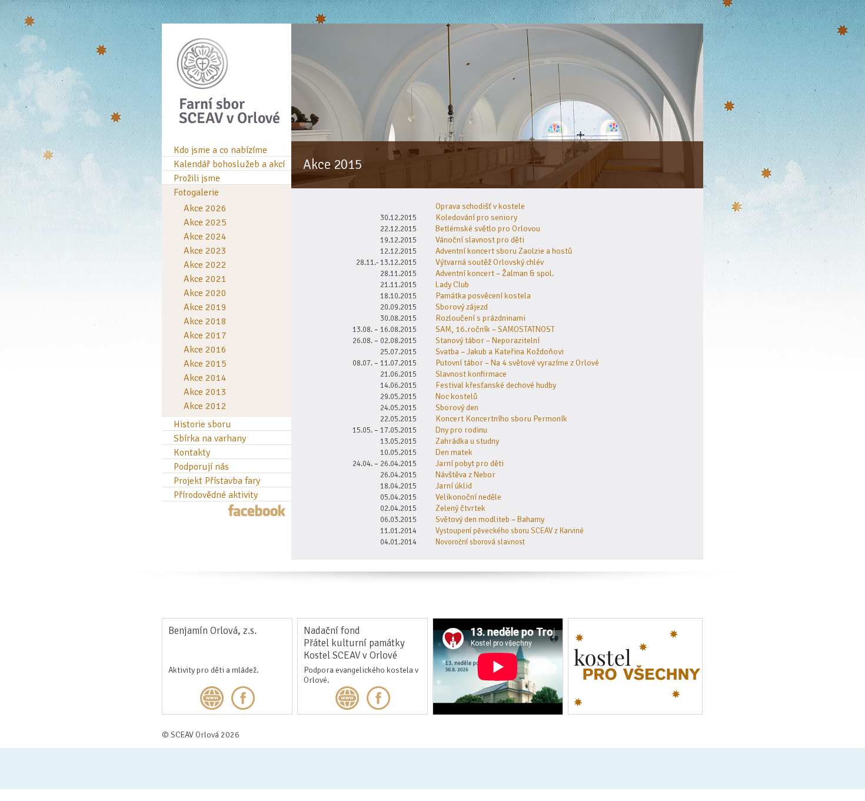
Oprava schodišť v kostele (480, 206)
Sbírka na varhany (210, 438)
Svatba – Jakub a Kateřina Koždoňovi (499, 352)
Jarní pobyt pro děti (469, 463)
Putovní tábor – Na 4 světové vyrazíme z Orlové (517, 363)
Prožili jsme (197, 178)
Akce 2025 (205, 222)
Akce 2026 (205, 208)
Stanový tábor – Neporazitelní (487, 340)
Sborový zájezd (461, 307)
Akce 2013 (205, 392)
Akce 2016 (205, 349)
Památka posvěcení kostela (483, 296)
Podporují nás (201, 467)
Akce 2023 (205, 251)
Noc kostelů (456, 396)
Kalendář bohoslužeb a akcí (229, 164)
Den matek (454, 452)
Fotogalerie (196, 192)
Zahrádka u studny (467, 441)
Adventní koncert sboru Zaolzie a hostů (504, 251)
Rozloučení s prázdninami (480, 318)
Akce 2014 (205, 378)
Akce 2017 (205, 335)
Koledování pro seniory (476, 217)
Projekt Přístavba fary (217, 481)
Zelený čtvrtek (460, 508)
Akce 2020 (205, 293)
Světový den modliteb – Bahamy (489, 519)
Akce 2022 (205, 265)
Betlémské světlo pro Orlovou (487, 229)
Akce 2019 (205, 307)
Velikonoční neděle (468, 497)
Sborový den (456, 408)
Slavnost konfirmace (471, 374)
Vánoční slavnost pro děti (479, 240)
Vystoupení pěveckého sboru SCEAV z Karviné (509, 531)
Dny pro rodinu (461, 430)
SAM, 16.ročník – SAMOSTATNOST (495, 329)
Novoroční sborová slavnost (480, 542)
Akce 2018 (205, 321)
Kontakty (192, 452)
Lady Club (452, 285)
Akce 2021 (205, 279)
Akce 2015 (205, 364)
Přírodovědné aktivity (216, 495)
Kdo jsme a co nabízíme (220, 150)
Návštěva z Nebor (465, 475)
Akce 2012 (205, 406)
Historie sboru (202, 424)
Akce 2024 (205, 236)
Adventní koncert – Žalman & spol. (494, 273)
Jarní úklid (453, 486)
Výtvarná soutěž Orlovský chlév (489, 262)
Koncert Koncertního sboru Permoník (501, 419)
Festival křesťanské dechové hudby (495, 385)
